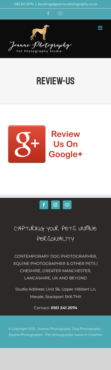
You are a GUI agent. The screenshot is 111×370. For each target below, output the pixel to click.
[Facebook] (43, 204)
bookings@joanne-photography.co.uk (67, 4)
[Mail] (67, 204)
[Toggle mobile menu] (100, 28)
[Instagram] (55, 204)
